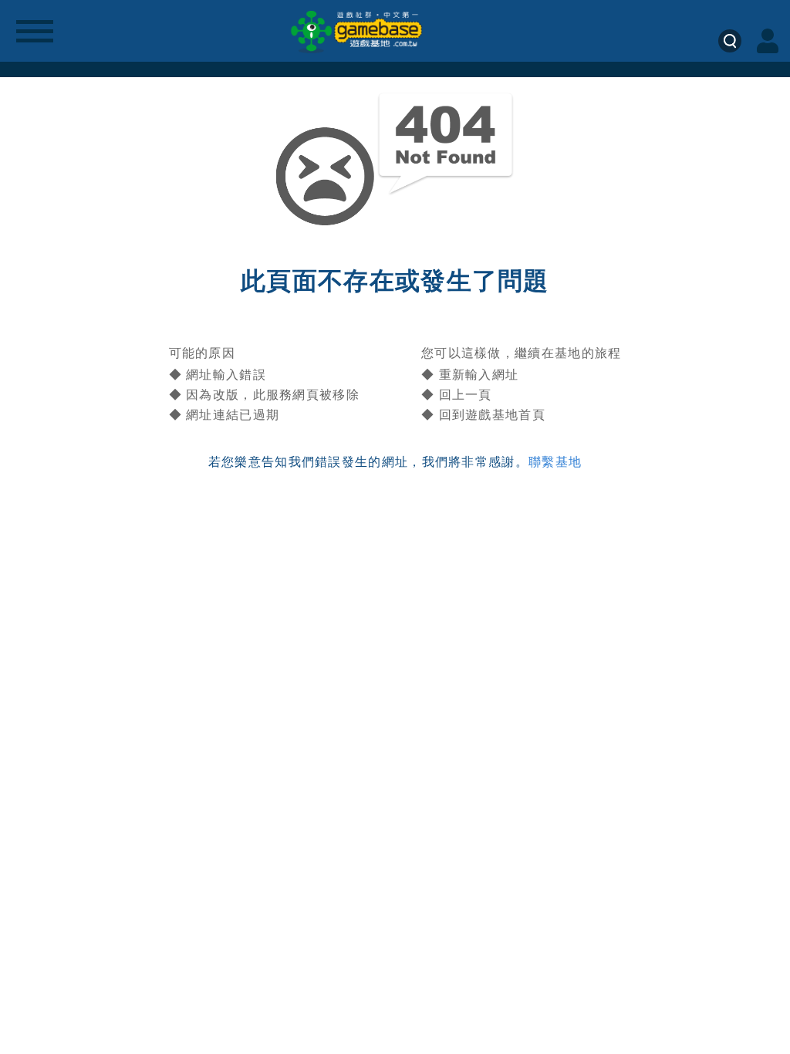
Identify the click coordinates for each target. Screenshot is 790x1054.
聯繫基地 (555, 461)
